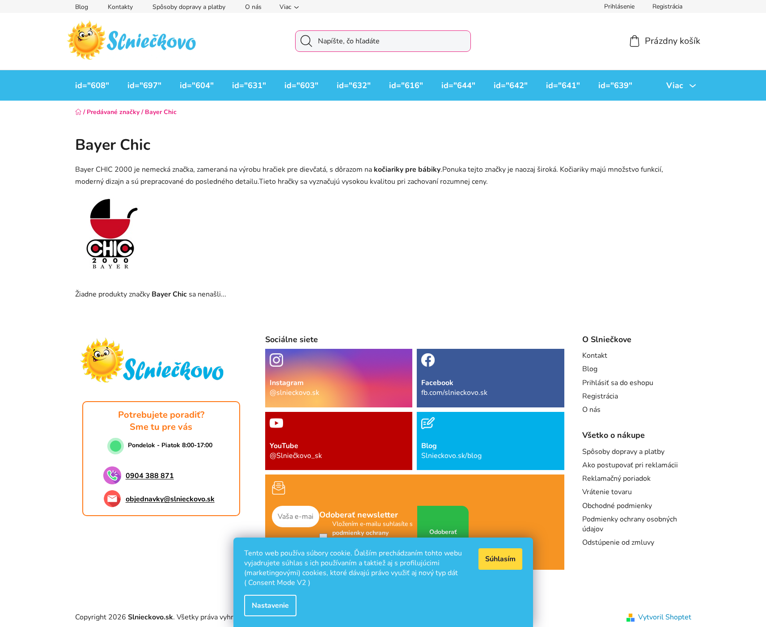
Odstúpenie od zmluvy (618, 542)
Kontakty (120, 7)
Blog (81, 7)
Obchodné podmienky (617, 506)
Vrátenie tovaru (607, 492)
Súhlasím (500, 559)
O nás (253, 7)
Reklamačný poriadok (616, 478)
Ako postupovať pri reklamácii (630, 465)
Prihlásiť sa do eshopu (617, 383)
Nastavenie (270, 605)
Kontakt (594, 355)
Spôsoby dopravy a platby (188, 7)
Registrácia (667, 6)
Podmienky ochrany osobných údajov (629, 524)
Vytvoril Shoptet (664, 617)
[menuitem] (92, 85)
